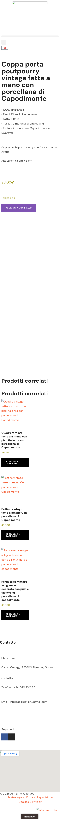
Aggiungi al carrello (19, 208)
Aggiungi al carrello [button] (13, 462)
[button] (30, 36)
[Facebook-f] (4, 736)
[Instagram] (11, 736)
